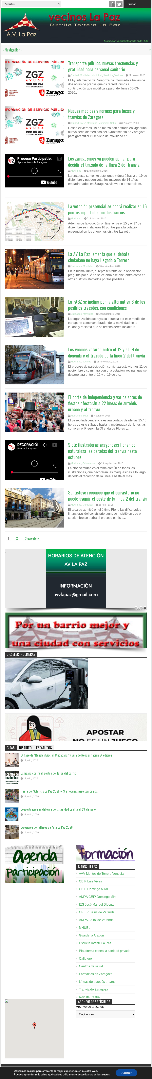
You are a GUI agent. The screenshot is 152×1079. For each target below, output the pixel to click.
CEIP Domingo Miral (93, 889)
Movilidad (85, 75)
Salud (113, 123)
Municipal (97, 75)
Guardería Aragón (91, 935)
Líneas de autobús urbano (97, 981)
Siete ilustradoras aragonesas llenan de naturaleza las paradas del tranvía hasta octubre (102, 450)
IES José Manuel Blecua (96, 904)
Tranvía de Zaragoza (93, 989)
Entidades (76, 266)
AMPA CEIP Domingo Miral (98, 896)
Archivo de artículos (90, 1006)
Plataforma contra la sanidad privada (104, 951)
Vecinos (118, 75)
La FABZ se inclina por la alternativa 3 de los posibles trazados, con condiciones (106, 304)
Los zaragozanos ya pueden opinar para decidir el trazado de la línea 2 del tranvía (104, 161)
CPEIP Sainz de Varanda (97, 912)
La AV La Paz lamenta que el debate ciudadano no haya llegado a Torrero (98, 256)
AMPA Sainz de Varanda (96, 920)
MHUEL (84, 927)
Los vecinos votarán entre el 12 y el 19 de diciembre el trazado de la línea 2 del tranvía (106, 352)
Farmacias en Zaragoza (95, 974)
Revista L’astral (90, 997)
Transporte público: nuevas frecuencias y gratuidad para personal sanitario (103, 66)
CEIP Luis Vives (90, 881)
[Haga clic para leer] (34, 78)
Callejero (85, 958)
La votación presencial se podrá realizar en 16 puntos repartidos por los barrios (107, 209)
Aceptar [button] (126, 1073)
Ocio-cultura (89, 463)
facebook (112, 4)
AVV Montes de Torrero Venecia (101, 873)
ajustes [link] (105, 1074)
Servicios (108, 75)
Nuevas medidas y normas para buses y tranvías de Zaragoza (101, 113)
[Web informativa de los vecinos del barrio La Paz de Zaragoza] (76, 41)
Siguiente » (32, 538)
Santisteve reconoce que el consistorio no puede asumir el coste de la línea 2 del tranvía (107, 495)
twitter (119, 4)
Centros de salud (91, 966)
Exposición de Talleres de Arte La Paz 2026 (47, 827)
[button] (34, 1025)
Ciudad (75, 75)
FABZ (83, 123)
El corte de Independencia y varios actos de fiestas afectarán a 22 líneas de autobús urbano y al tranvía (105, 403)
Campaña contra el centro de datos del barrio (48, 773)
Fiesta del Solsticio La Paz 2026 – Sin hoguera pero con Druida (59, 791)
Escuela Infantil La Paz (95, 943)
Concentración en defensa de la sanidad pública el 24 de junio (58, 809)
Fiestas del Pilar (79, 415)
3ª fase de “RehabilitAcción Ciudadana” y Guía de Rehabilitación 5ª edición (66, 755)
